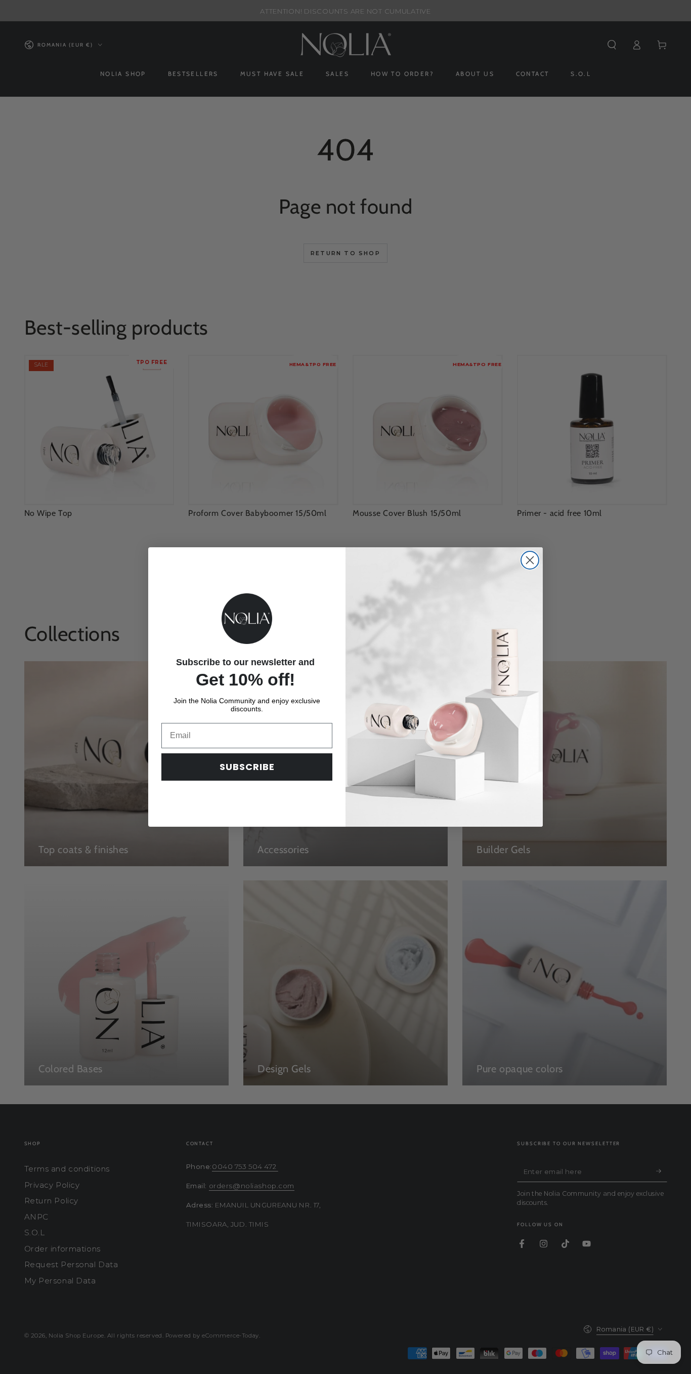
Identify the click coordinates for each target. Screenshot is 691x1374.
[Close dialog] (530, 560)
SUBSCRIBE (247, 766)
